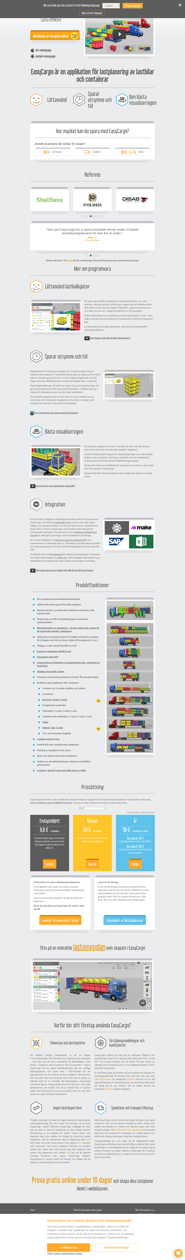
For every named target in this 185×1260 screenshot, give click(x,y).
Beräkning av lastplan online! (51, 36)
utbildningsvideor (103, 1079)
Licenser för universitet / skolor (60, 920)
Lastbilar (96, 152)
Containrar (57, 152)
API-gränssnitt (56, 554)
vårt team (109, 1089)
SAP (88, 1139)
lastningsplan (89, 946)
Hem (32, 1210)
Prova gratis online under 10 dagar (72, 1180)
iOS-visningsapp (43, 50)
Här (68, 1152)
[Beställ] (49, 843)
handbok (131, 1079)
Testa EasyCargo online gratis (87, 1210)
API (80, 1143)
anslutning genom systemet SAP (70, 540)
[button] (83, 216)
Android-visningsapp (45, 56)
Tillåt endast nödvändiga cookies (64, 1253)
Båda (140, 152)
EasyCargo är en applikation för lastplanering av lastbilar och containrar (92, 75)
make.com (62, 558)
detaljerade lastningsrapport (128, 1130)
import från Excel (62, 522)
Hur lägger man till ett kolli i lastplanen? (110, 338)
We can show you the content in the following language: (72, 5)
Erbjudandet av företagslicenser (124, 920)
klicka (70, 260)
